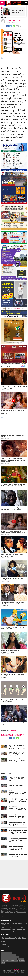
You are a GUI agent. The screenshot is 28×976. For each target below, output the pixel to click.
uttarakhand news (7, 953)
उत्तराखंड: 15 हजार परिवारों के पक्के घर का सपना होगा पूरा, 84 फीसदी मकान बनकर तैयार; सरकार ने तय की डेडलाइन (18, 753)
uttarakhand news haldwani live (10, 956)
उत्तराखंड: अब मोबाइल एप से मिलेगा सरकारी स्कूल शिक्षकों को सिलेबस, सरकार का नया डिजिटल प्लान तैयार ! (13, 939)
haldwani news (5, 960)
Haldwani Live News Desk (14, 20)
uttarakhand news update (8, 954)
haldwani (20, 958)
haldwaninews (14, 732)
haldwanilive (5, 732)
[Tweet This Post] (10, 26)
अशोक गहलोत (17, 734)
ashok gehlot (14, 730)
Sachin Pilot (10, 734)
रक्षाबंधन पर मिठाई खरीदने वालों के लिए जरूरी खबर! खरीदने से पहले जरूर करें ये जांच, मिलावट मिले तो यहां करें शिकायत (17, 747)
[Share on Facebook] (7, 26)
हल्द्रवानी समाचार (13, 735)
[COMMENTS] (20, 26)
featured (21, 960)
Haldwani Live (15, 969)
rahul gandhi (14, 733)
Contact (3, 944)
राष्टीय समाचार (22, 734)
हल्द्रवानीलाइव (19, 735)
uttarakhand (13, 958)
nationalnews (5, 733)
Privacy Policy (5, 946)
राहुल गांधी (3, 735)
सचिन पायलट (7, 735)
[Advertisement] (14, 874)
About (3, 941)
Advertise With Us (6, 943)
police (3, 962)
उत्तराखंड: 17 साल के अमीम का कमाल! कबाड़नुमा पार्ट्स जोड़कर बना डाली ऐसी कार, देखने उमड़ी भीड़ (17, 760)
